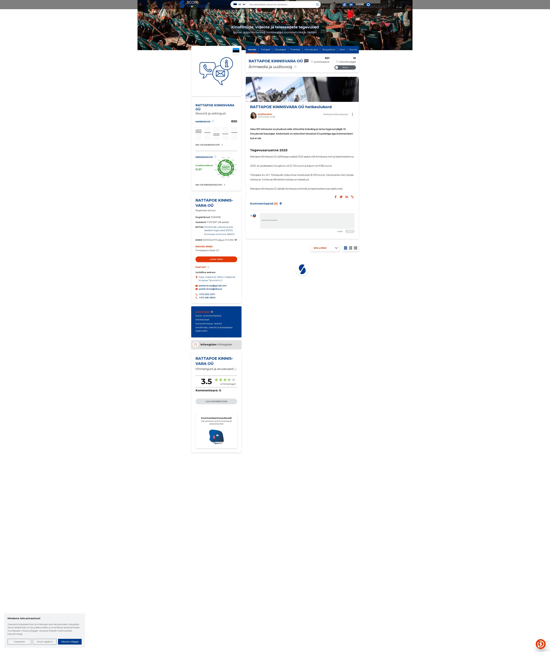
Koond (353, 49)
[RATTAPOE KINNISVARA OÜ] (216, 71)
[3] (350, 248)
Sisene (359, 4)
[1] (345, 248)
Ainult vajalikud (44, 641)
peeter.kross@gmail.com (213, 285)
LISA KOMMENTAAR (216, 401)
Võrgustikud (328, 49)
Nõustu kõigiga (69, 641)
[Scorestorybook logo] (195, 4)
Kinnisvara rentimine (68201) (219, 234)
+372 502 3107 (207, 294)
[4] (355, 248)
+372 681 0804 (207, 297)
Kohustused (311, 49)
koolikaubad (202, 319)
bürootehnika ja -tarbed (209, 323)
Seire (342, 49)
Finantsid (295, 49)
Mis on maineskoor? (208, 145)
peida (280, 203)
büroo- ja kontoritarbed (208, 315)
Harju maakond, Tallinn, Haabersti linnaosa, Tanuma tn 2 (217, 279)
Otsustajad (280, 49)
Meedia (252, 49)
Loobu (340, 231)
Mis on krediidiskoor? (209, 185)
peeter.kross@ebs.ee (210, 289)
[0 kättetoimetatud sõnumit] (306, 61)
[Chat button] (344, 4)
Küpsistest (19, 641)
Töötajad (265, 49)
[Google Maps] (197, 278)
